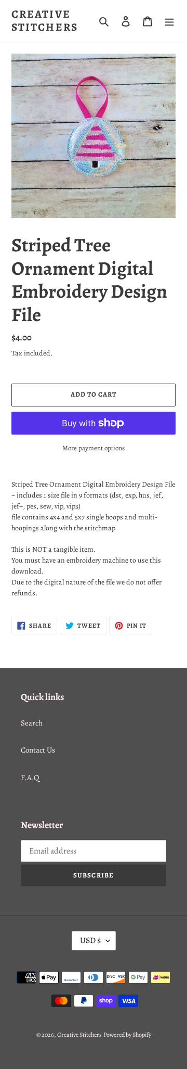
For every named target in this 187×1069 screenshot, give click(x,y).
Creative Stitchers (44, 21)
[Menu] (169, 21)
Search (32, 723)
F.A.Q (30, 777)
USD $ (90, 940)
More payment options (93, 447)
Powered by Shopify (127, 1034)
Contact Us (38, 750)
